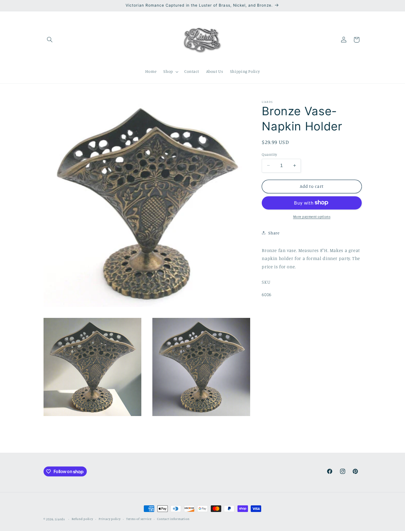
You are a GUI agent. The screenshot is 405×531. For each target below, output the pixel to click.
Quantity (269, 154)
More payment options (312, 216)
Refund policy (82, 519)
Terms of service (139, 519)
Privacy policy (109, 519)
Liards (60, 519)
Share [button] (273, 232)
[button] (50, 39)
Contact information (173, 519)
